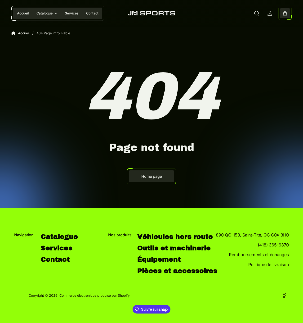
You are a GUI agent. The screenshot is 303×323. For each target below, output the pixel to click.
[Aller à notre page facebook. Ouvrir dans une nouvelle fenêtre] (284, 295)
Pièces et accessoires (177, 270)
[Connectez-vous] (270, 13)
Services (56, 248)
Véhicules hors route (175, 236)
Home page (151, 176)
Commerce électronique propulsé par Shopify (94, 295)
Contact (55, 259)
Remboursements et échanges (259, 254)
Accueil (23, 33)
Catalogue (59, 236)
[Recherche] (256, 13)
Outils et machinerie (174, 248)
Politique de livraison (268, 264)
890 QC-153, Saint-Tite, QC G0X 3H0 (252, 234)
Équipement (159, 259)
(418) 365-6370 (273, 244)
